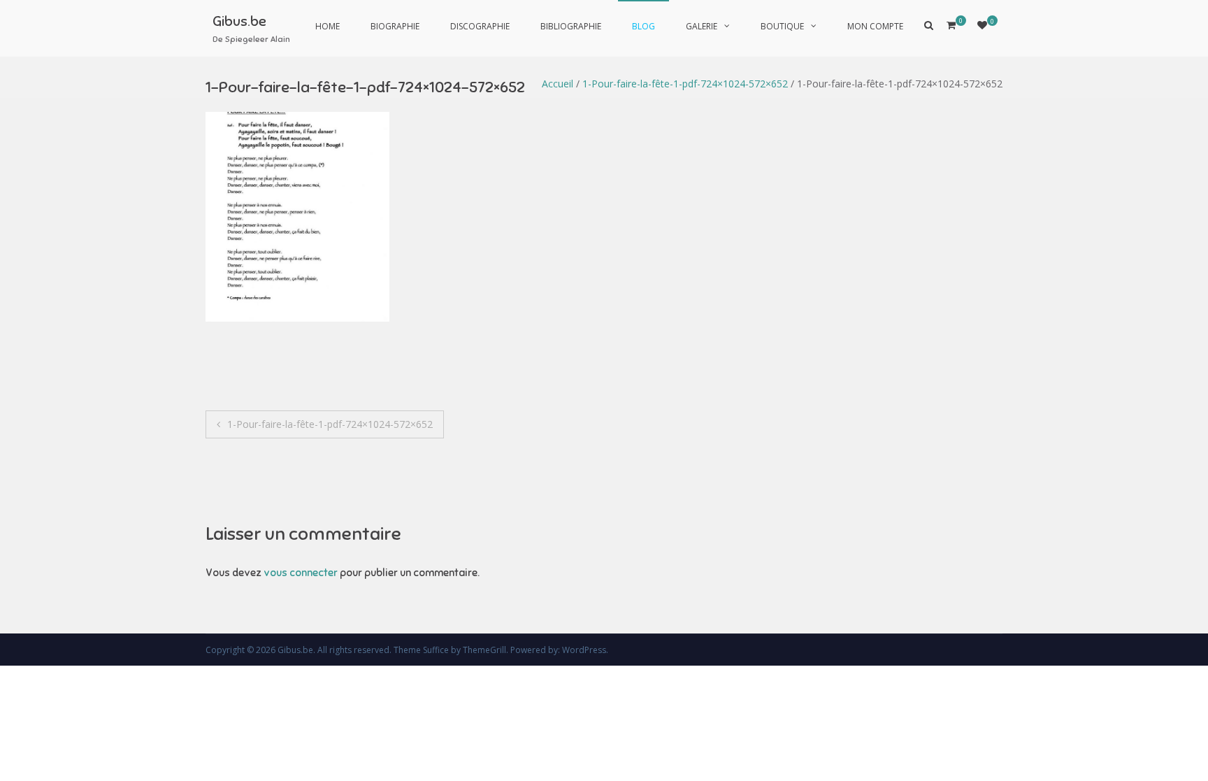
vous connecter (301, 572)
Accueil (557, 83)
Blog (643, 26)
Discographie (480, 26)
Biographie (395, 26)
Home (327, 26)
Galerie (701, 26)
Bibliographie (570, 26)
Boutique (782, 26)
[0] (982, 24)
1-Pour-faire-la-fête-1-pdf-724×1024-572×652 (685, 83)
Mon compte (875, 26)
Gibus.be (239, 21)
